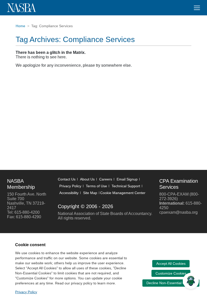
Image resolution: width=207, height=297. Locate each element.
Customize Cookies (171, 273)
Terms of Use (96, 186)
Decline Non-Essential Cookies (170, 283)
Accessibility (69, 193)
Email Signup (127, 179)
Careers (105, 179)
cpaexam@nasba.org (178, 212)
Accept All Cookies (171, 264)
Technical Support (126, 186)
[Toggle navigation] (197, 8)
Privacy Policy (70, 186)
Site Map (90, 193)
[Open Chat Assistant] (191, 281)
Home (20, 26)
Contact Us (66, 179)
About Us (87, 179)
